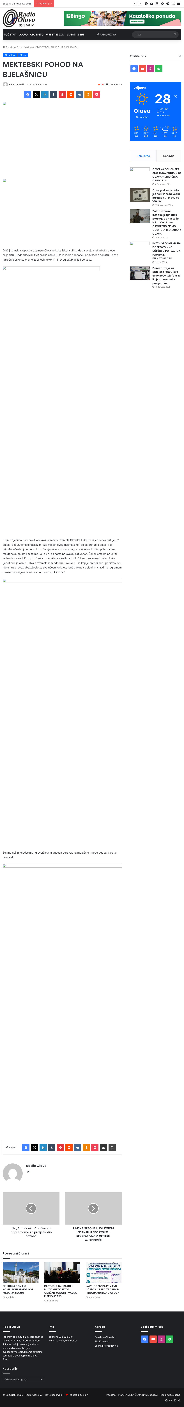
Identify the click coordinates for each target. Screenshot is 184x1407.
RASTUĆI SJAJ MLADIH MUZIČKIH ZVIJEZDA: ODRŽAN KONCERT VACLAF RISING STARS (61, 1291)
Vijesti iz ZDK (55, 34)
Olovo (23, 34)
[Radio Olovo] (19, 18)
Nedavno (168, 156)
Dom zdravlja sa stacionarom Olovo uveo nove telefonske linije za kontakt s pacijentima (166, 275)
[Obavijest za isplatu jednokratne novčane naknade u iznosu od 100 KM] (140, 195)
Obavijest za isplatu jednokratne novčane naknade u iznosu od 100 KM (166, 195)
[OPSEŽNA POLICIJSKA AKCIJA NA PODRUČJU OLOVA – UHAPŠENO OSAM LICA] (140, 174)
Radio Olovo (15, 84)
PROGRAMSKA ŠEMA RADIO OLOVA (138, 1394)
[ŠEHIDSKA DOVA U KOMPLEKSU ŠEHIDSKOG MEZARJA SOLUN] (21, 1272)
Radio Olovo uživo (170, 1394)
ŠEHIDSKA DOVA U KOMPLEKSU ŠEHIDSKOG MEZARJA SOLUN (18, 1289)
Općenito (36, 34)
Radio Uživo (107, 34)
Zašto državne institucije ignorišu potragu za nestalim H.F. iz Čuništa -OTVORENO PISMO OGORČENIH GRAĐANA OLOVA (166, 222)
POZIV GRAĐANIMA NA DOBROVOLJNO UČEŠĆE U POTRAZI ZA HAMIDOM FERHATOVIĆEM (166, 251)
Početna (10, 34)
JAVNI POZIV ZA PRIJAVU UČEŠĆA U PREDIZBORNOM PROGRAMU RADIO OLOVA (101, 3)
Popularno (143, 156)
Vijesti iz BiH (75, 34)
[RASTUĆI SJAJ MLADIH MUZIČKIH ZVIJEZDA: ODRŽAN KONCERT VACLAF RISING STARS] (62, 1272)
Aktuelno (30, 47)
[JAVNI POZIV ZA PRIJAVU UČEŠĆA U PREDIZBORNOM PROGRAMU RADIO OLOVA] (104, 1272)
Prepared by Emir (78, 1394)
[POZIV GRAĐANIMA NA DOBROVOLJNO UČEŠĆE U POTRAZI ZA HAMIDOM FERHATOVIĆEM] (140, 248)
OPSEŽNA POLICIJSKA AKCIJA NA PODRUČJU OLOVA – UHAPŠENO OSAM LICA (166, 174)
